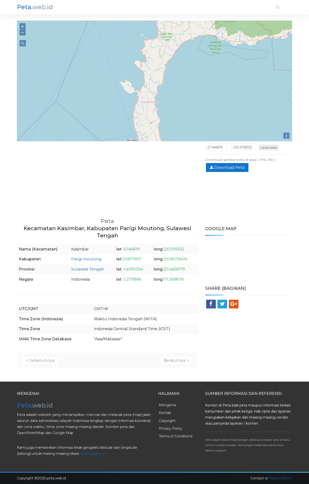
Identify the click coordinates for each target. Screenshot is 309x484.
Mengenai (167, 405)
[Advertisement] (107, 177)
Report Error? (280, 478)
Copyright (167, 421)
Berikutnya (175, 360)
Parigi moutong (86, 259)
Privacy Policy (170, 428)
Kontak (165, 413)
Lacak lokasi (268, 147)
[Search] (278, 7)
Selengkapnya (93, 453)
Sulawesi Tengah (87, 269)
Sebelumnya (41, 360)
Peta (35, 7)
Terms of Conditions (175, 436)
